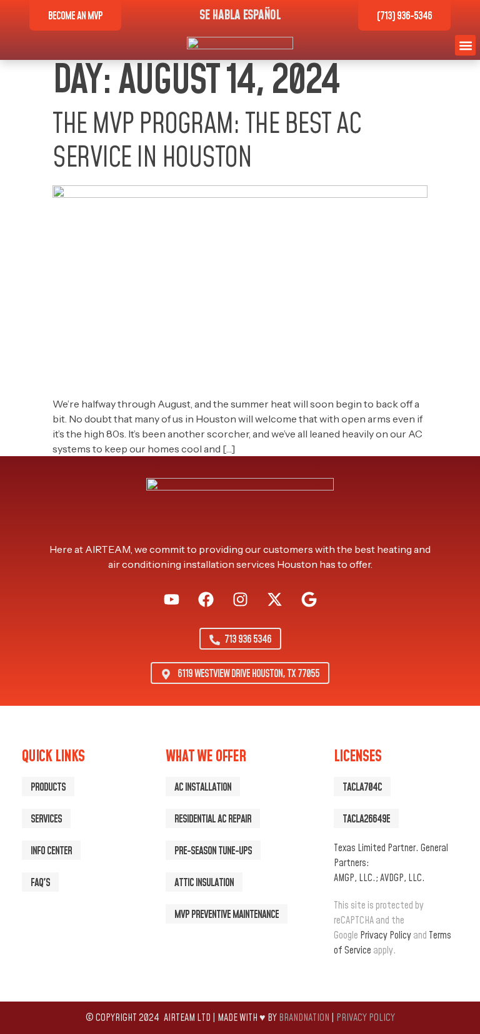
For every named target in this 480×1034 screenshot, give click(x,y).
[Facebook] (205, 599)
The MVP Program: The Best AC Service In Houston (206, 141)
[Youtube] (171, 599)
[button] (465, 45)
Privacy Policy (385, 935)
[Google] (308, 599)
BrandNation (304, 1018)
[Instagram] (240, 599)
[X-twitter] (274, 599)
